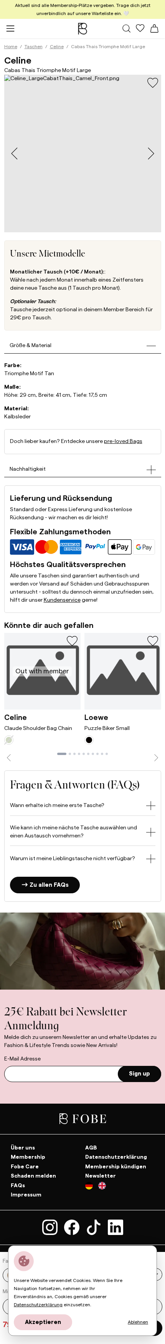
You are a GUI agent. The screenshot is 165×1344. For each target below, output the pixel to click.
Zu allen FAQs (48, 885)
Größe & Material (30, 345)
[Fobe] (82, 28)
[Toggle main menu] (10, 28)
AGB (91, 1147)
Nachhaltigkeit (28, 469)
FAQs (18, 1185)
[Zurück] (9, 757)
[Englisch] (102, 1186)
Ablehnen (138, 1322)
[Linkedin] (115, 1227)
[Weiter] (156, 757)
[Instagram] (51, 1227)
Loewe (96, 717)
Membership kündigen (115, 1166)
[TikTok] (95, 1227)
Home (10, 46)
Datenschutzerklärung (116, 1157)
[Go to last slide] (14, 153)
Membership (28, 1157)
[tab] (61, 754)
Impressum (26, 1195)
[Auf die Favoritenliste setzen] (152, 83)
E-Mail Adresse (22, 1059)
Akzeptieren (43, 1322)
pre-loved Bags (123, 441)
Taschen (34, 46)
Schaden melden (33, 1176)
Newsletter (100, 1176)
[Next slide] (151, 153)
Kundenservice (62, 600)
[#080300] (89, 740)
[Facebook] (73, 1227)
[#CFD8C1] (8, 740)
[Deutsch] (91, 1186)
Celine (57, 46)
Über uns (23, 1147)
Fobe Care (25, 1166)
